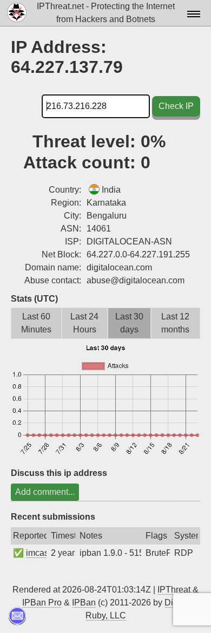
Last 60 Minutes (36, 323)
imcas (37, 552)
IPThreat (173, 589)
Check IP (176, 106)
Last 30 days (129, 323)
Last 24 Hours (84, 323)
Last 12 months (175, 323)
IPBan (84, 602)
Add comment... (45, 491)
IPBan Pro (42, 602)
